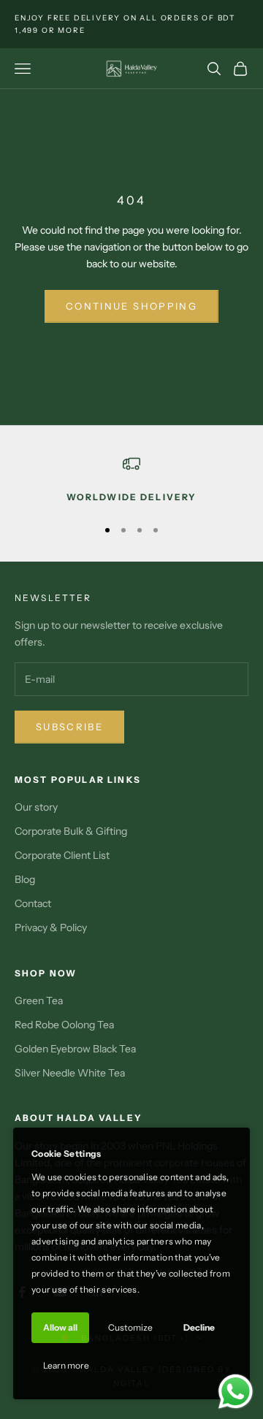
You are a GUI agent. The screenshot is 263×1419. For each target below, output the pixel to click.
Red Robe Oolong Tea (64, 1024)
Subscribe (69, 727)
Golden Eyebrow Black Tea (75, 1048)
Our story (36, 807)
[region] (131, 480)
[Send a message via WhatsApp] (236, 1392)
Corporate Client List (62, 855)
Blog (25, 879)
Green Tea (39, 1000)
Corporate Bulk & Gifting (71, 831)
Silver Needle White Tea (70, 1072)
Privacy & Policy (51, 927)
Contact (33, 903)
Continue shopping (131, 306)
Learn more (66, 1365)
